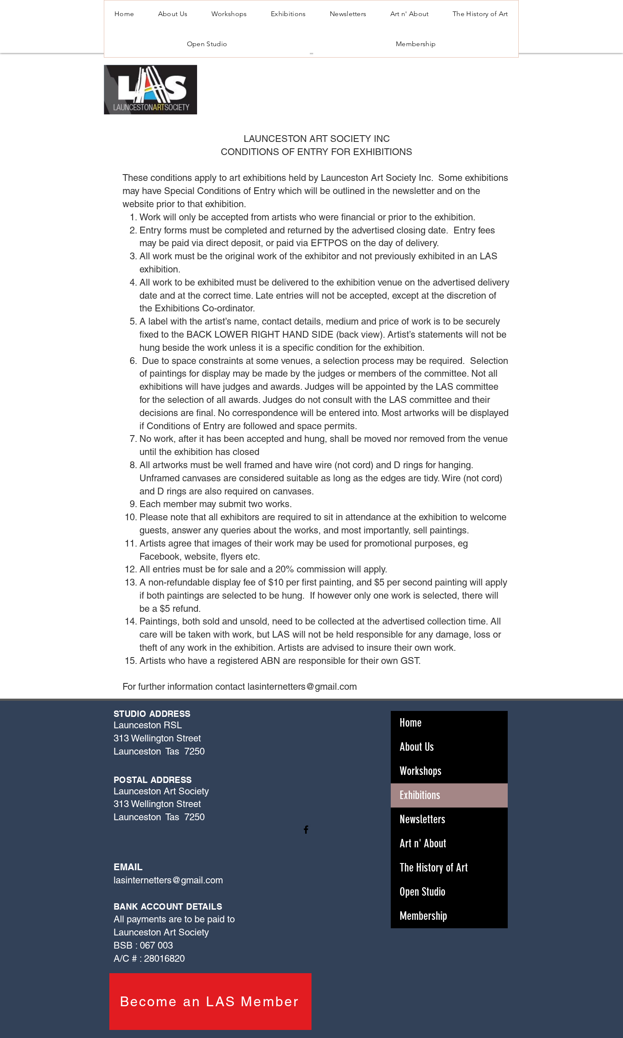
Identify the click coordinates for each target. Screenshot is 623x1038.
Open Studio (422, 892)
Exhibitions (420, 795)
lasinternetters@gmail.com (302, 686)
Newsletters (422, 819)
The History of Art (434, 867)
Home (411, 723)
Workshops (421, 771)
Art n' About (423, 843)
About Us (417, 747)
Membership (423, 916)
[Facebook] (306, 829)
